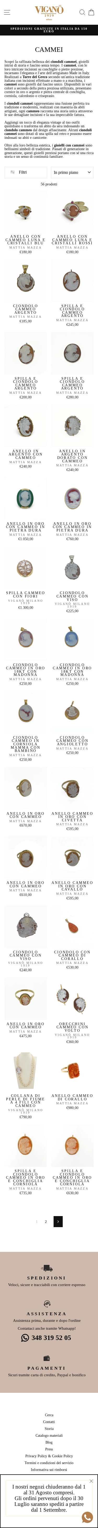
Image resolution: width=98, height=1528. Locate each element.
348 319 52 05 (51, 1338)
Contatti (49, 1422)
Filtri (22, 172)
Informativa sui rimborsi (49, 1470)
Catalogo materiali (49, 1435)
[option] (49, 30)
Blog (49, 1442)
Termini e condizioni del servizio (49, 1463)
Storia (49, 1428)
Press (49, 1449)
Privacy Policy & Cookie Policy (49, 1456)
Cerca (49, 1415)
